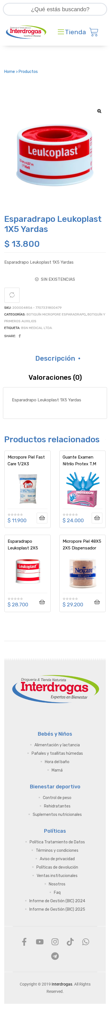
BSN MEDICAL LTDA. (37, 328)
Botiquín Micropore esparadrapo (56, 314)
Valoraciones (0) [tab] (55, 377)
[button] (99, 111)
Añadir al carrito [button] (42, 602)
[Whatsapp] (86, 942)
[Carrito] (93, 32)
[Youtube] (39, 942)
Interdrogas (62, 984)
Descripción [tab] (55, 358)
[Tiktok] (70, 942)
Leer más (42, 518)
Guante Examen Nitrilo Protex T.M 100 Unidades (79, 460)
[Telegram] (55, 956)
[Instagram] (55, 942)
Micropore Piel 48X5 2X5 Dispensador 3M (82, 545)
